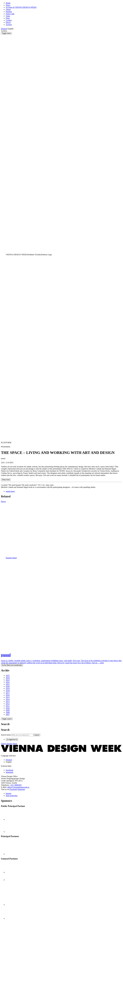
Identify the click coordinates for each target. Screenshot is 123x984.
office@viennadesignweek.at (18, 787)
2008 (8, 712)
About (8, 9)
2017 (8, 693)
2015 (8, 697)
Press (8, 18)
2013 (8, 701)
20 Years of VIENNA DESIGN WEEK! (21, 7)
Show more (6, 480)
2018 (8, 691)
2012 (8, 704)
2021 (8, 684)
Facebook (13, 789)
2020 (8, 686)
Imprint (8, 793)
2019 (8, 688)
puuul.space (10, 491)
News (8, 5)
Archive (9, 25)
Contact (9, 20)
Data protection (11, 796)
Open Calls (10, 14)
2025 (8, 675)
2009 (8, 710)
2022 (8, 682)
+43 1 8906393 (16, 785)
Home (8, 3)
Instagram (21, 789)
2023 (8, 680)
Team (8, 16)
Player (8, 22)
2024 (8, 678)
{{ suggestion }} (12, 739)
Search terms (6, 735)
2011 (7, 706)
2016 (8, 695)
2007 (8, 714)
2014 (8, 699)
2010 (8, 708)
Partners (9, 12)
